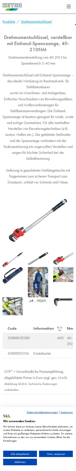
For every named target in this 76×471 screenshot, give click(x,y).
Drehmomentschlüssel (36, 21)
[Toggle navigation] (68, 6)
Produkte (9, 21)
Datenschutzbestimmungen (42, 412)
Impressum (67, 412)
